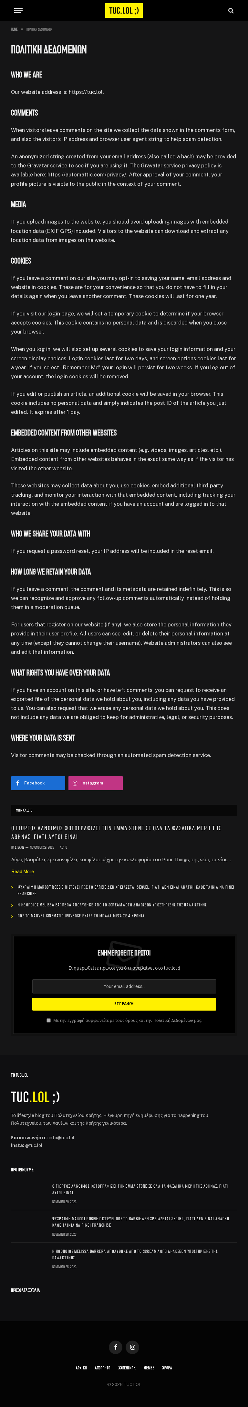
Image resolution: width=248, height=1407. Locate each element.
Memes (149, 1368)
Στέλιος (19, 848)
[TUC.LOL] (124, 10)
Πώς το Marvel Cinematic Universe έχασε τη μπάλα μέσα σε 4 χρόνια (81, 916)
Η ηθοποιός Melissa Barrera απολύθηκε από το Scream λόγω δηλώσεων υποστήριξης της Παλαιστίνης (112, 905)
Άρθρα (167, 1368)
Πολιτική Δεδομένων (173, 1020)
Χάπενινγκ (127, 1368)
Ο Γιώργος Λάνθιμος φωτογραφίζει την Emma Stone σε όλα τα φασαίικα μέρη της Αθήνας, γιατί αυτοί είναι (116, 833)
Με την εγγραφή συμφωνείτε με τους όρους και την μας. (127, 1020)
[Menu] (18, 10)
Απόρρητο (102, 1368)
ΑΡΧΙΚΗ (81, 1368)
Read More (22, 871)
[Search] (230, 10)
